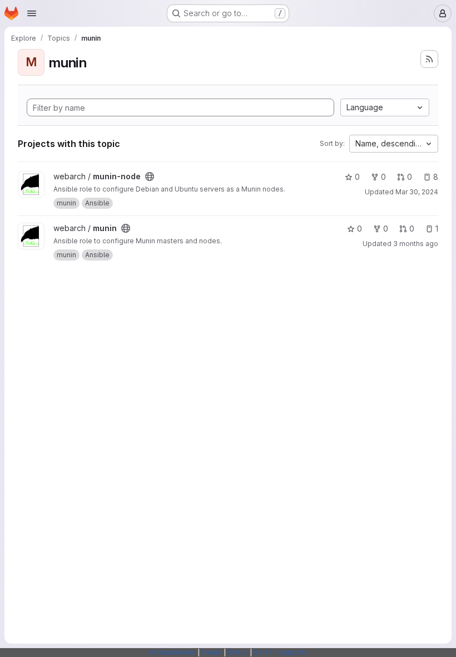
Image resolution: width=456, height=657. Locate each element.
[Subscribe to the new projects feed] (429, 59)
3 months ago (415, 243)
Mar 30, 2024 (416, 192)
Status (237, 652)
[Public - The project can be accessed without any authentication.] (149, 176)
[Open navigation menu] (32, 13)
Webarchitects (172, 652)
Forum (211, 652)
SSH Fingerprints (281, 652)
